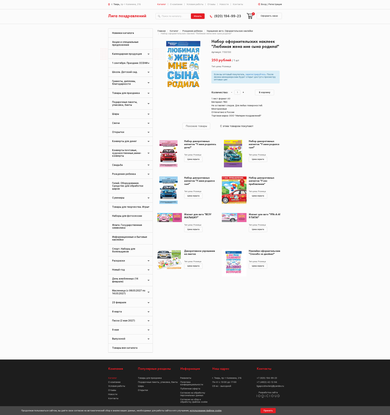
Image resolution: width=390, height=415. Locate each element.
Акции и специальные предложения (125, 43)
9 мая (115, 329)
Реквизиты (185, 378)
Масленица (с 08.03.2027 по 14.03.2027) (128, 292)
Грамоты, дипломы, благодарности (124, 82)
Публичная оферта (190, 388)
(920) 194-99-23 (227, 16)
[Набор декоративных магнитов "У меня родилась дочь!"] (168, 153)
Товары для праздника (126, 93)
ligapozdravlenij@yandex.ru (270, 386)
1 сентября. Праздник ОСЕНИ (129, 63)
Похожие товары (196, 126)
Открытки (118, 132)
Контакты (238, 4)
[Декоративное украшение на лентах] (168, 263)
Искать (198, 16)
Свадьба (117, 165)
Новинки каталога (123, 33)
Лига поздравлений (127, 16)
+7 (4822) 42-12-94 (267, 382)
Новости (224, 4)
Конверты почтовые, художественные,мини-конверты (126, 153)
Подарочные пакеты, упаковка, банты (124, 103)
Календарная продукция (127, 53)
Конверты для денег (124, 141)
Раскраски (118, 260)
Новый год (118, 269)
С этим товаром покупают (236, 126)
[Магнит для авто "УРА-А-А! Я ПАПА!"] (233, 226)
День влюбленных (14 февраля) (125, 280)
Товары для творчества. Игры (130, 206)
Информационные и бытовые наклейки (129, 238)
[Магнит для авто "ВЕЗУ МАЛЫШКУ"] (168, 226)
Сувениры (118, 197)
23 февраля (119, 302)
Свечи (116, 123)
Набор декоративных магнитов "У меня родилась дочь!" (200, 144)
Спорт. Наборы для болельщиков (123, 250)
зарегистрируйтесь (256, 74)
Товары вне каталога (124, 347)
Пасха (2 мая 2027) (123, 320)
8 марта (117, 311)
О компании (176, 4)
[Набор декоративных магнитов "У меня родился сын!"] (233, 153)
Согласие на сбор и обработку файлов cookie (193, 400)
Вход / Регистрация (271, 4)
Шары (115, 113)
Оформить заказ (269, 16)
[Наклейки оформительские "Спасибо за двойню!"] (233, 263)
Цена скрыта (193, 159)
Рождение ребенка (124, 174)
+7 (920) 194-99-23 (267, 378)
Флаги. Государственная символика (127, 226)
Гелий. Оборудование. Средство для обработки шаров (127, 186)
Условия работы (194, 4)
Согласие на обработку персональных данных (192, 394)
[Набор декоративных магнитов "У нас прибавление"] (233, 190)
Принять (268, 410)
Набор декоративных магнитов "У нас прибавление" (261, 181)
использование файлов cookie (206, 410)
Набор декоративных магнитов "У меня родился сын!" (264, 144)
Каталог (161, 4)
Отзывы (211, 4)
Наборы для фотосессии (127, 215)
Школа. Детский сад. (125, 72)
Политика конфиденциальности (191, 383)
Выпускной (118, 338)
